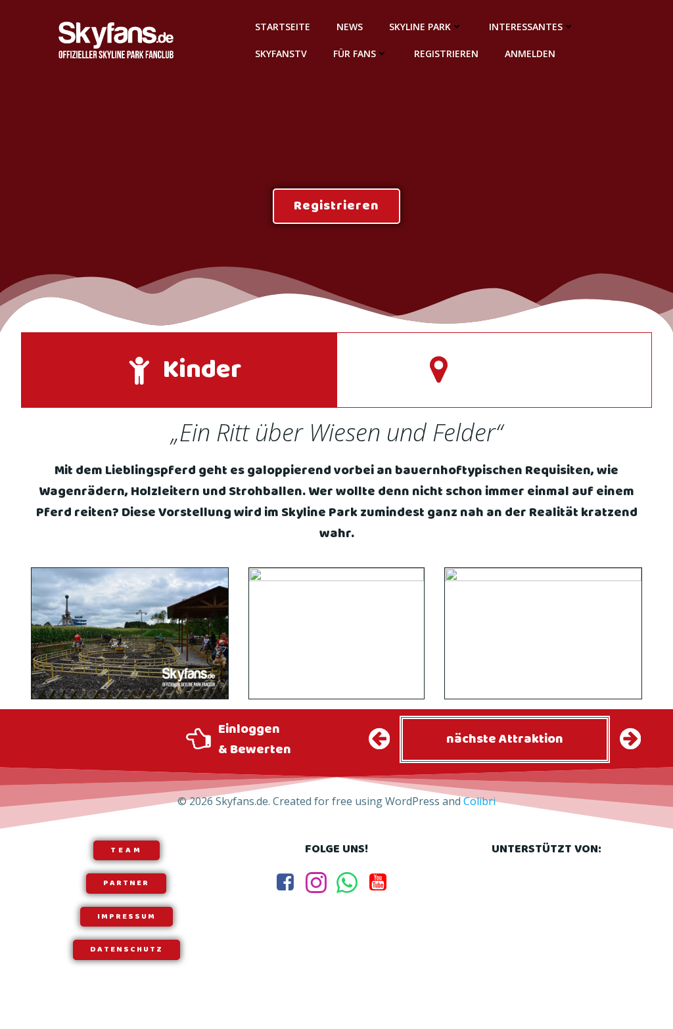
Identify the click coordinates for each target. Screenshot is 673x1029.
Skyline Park (420, 26)
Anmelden (530, 53)
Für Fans (354, 53)
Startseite (282, 26)
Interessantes (526, 26)
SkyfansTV (281, 53)
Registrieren (446, 53)
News (349, 26)
